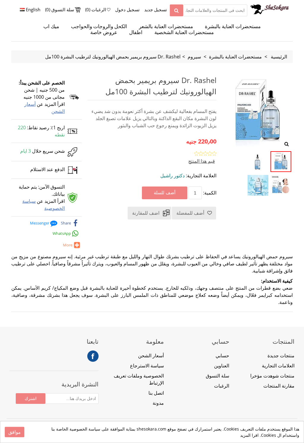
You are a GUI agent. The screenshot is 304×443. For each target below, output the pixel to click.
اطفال (135, 32)
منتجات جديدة (280, 355)
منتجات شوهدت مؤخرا (272, 375)
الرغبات (221, 386)
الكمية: (209, 192)
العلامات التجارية (278, 365)
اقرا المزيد (249, 435)
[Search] (176, 10)
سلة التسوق (217, 375)
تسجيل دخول (127, 9)
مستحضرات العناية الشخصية (184, 32)
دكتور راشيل (172, 175)
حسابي (222, 355)
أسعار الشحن (151, 355)
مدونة (158, 403)
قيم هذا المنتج (201, 161)
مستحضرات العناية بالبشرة (233, 26)
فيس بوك (93, 356)
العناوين (221, 365)
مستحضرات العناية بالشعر (166, 26)
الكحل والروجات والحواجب (99, 26)
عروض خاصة (103, 32)
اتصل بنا (156, 393)
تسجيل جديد (155, 9)
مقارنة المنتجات (278, 386)
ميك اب (51, 26)
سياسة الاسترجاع (147, 365)
